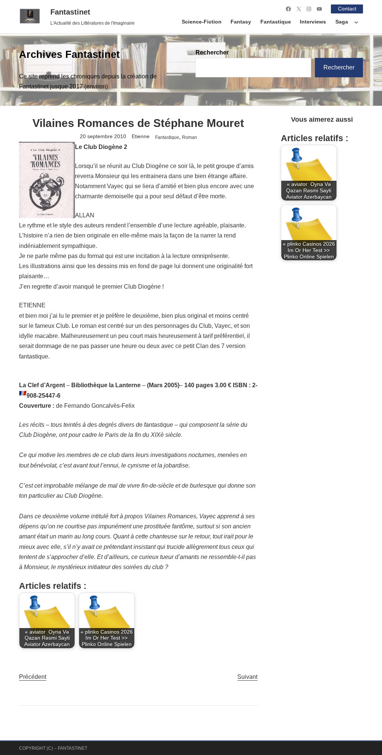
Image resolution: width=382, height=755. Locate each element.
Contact (347, 9)
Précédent (32, 677)
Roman (189, 137)
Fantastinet (70, 12)
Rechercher (212, 52)
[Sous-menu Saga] (356, 22)
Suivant (247, 677)
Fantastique (167, 137)
